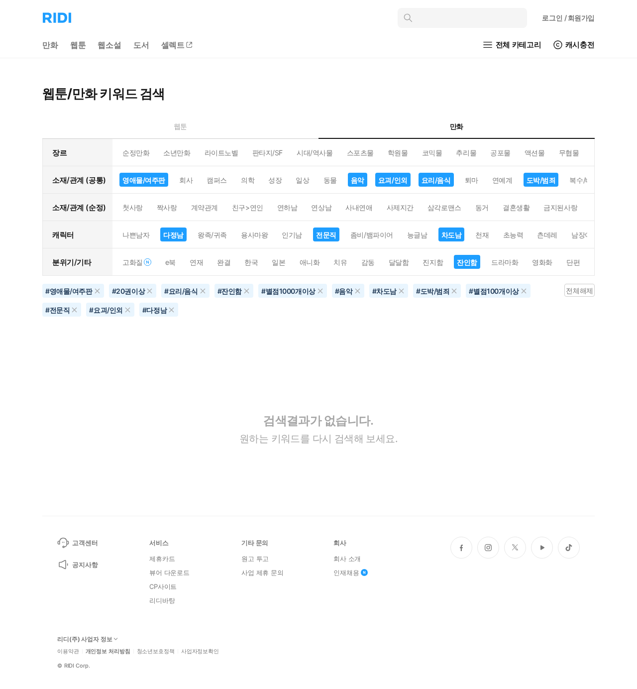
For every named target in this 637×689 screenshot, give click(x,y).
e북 (170, 262)
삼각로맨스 (444, 207)
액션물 (535, 152)
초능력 (513, 234)
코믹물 (432, 152)
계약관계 (204, 207)
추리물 (466, 152)
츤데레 (547, 234)
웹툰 (78, 45)
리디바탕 (162, 600)
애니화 (310, 262)
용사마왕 (254, 234)
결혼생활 (516, 207)
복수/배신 (584, 180)
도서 (141, 45)
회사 (186, 180)
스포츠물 (360, 152)
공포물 (500, 152)
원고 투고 (255, 559)
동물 (330, 180)
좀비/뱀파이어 (371, 234)
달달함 (399, 262)
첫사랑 (132, 207)
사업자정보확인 (200, 651)
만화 (50, 45)
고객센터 (85, 543)
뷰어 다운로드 (169, 572)
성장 (275, 180)
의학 (247, 180)
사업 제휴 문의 (262, 572)
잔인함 (467, 262)
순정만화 (135, 152)
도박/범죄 (541, 180)
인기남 (292, 234)
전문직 (326, 234)
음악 (357, 180)
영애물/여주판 (143, 180)
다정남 (173, 234)
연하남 (287, 207)
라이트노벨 (221, 152)
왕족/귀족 (212, 234)
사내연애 (358, 207)
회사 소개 (347, 559)
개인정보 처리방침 (108, 651)
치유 (340, 262)
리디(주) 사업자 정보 (84, 639)
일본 (278, 262)
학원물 (398, 152)
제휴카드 (162, 559)
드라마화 (504, 262)
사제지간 (400, 207)
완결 (223, 262)
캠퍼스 (217, 180)
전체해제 (579, 290)
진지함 (433, 262)
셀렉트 (173, 45)
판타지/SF (267, 152)
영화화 (542, 262)
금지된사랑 (560, 207)
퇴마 (471, 180)
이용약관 (68, 651)
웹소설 (109, 45)
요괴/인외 (393, 180)
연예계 (502, 180)
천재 (482, 234)
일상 (302, 180)
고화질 (132, 262)
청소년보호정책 (156, 651)
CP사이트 (163, 586)
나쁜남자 (135, 234)
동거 (482, 207)
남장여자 (584, 234)
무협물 (569, 152)
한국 (251, 262)
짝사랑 (167, 207)
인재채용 (346, 572)
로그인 (568, 17)
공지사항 (85, 565)
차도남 (451, 234)
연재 (196, 262)
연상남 (321, 207)
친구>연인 (247, 207)
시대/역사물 (314, 152)
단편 (573, 262)
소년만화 (176, 152)
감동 (368, 262)
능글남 (417, 234)
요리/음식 (436, 180)
